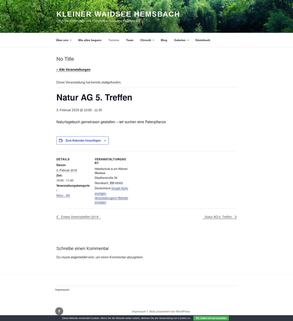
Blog (164, 40)
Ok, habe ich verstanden (211, 318)
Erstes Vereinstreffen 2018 (79, 216)
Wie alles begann (89, 40)
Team (129, 40)
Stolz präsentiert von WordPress (169, 311)
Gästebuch (202, 40)
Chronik (145, 40)
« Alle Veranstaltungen (73, 69)
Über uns (62, 40)
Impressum (62, 289)
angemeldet (79, 257)
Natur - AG (63, 195)
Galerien (180, 40)
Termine (113, 40)
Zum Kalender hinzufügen (83, 140)
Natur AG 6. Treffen (219, 216)
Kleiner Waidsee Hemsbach (118, 14)
